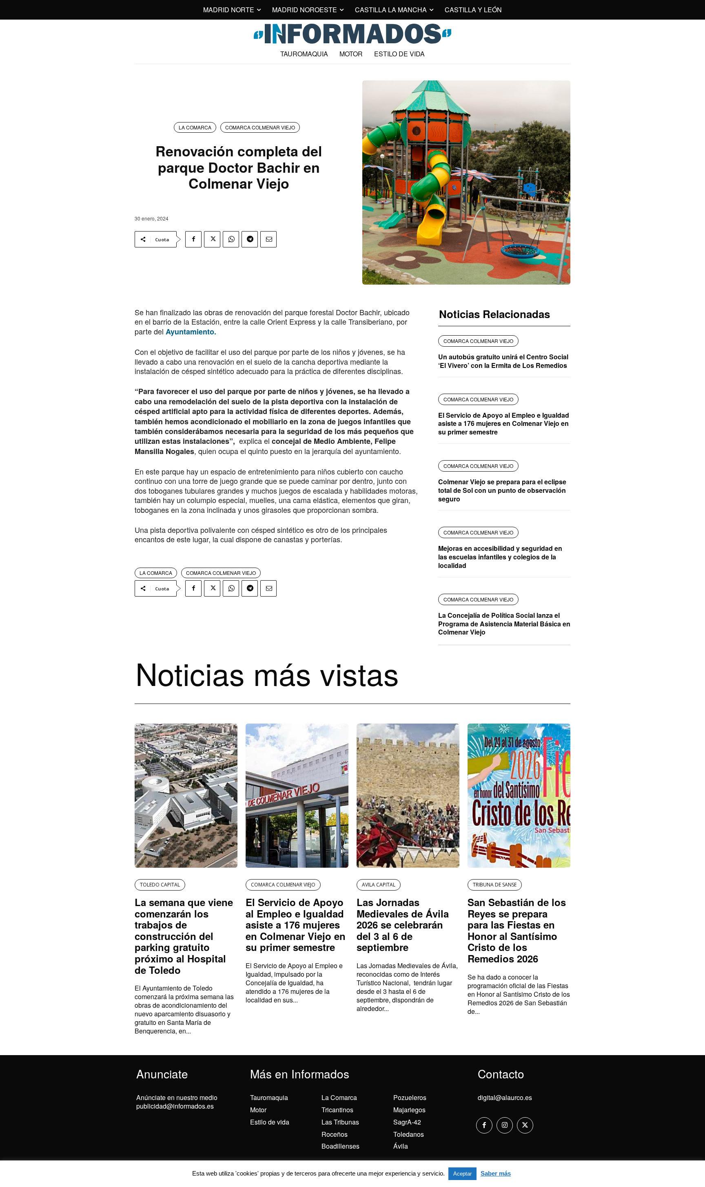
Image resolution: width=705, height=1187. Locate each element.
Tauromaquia (269, 1097)
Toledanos (408, 1134)
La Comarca (339, 1097)
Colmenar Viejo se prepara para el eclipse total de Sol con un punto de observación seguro (502, 490)
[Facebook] (193, 239)
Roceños (334, 1134)
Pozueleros (409, 1097)
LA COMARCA (195, 127)
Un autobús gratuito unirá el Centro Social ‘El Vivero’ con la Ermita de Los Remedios (503, 361)
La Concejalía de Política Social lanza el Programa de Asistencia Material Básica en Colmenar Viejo (504, 623)
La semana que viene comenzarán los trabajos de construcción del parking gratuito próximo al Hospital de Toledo (184, 936)
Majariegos (409, 1109)
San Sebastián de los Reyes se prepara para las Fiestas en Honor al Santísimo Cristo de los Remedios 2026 (517, 930)
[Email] (268, 239)
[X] (212, 239)
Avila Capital (378, 884)
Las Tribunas (340, 1122)
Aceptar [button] (462, 1174)
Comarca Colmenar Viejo (260, 127)
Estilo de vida (269, 1122)
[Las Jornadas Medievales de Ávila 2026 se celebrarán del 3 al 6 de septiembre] (408, 796)
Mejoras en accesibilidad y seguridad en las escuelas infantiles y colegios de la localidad (500, 556)
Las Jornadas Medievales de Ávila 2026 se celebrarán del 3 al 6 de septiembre (403, 924)
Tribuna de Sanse (495, 884)
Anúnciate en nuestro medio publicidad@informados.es (176, 1102)
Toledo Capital (160, 884)
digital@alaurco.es (505, 1097)
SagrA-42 (407, 1122)
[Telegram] (250, 239)
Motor (258, 1109)
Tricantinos (337, 1109)
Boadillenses (340, 1146)
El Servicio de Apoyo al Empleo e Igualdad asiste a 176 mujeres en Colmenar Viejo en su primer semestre (503, 423)
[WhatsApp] (231, 239)
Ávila (400, 1146)
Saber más (496, 1173)
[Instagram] (505, 1125)
